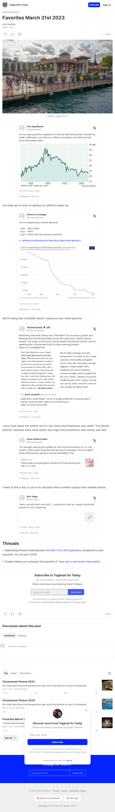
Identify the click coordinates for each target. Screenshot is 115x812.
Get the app (72, 798)
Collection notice (77, 790)
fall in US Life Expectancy (66, 550)
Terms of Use (72, 749)
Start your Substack (49, 798)
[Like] (5, 34)
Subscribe (94, 4)
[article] (57, 687)
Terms (64, 790)
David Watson (8, 24)
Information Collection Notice (56, 752)
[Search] (110, 673)
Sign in (107, 4)
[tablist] (15, 636)
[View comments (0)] (13, 34)
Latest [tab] (14, 673)
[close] (86, 710)
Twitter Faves (10, 12)
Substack (42, 805)
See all (8, 737)
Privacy (56, 790)
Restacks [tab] (22, 635)
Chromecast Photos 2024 (18, 700)
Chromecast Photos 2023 (18, 681)
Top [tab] (6, 673)
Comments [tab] (9, 635)
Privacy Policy (80, 752)
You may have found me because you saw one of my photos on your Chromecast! (44, 685)
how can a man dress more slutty (79, 561)
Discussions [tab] (25, 673)
